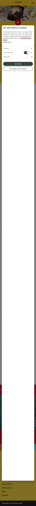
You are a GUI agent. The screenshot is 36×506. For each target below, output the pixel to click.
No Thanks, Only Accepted (18, 68)
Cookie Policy (7, 42)
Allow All (18, 64)
